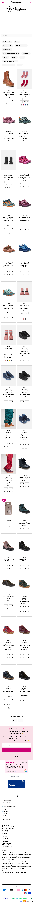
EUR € (16, 886)
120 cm (10, 526)
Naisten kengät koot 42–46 (8, 828)
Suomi (4, 882)
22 (7, 143)
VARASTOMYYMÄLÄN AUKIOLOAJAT (11, 835)
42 (11, 103)
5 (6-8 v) (6, 184)
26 (25, 183)
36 (28, 357)
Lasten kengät (5, 830)
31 (28, 186)
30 (25, 186)
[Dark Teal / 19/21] (27, 105)
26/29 (28, 98)
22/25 (24, 98)
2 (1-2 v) (22, 313)
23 (9, 143)
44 (23, 488)
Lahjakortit (4, 833)
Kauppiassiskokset (6, 840)
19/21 (21, 98)
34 (25, 188)
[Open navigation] (2, 2)
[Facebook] (15, 756)
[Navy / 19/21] (25, 105)
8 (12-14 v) (11, 187)
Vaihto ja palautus (6, 844)
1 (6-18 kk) (6, 354)
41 (8, 103)
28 (20, 186)
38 (9, 100)
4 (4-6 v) (10, 181)
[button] (7, 42)
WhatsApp (5, 811)
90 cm (6, 526)
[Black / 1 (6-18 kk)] (7, 360)
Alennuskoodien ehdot (7, 846)
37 (7, 100)
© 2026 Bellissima (6, 878)
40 (28, 360)
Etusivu (3, 35)
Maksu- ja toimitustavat (7, 843)
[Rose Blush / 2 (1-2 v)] (23, 319)
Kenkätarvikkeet (5, 831)
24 (12, 143)
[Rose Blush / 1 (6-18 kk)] (5, 360)
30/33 (21, 101)
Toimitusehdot (5, 841)
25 (24, 145)
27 (28, 183)
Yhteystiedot (5, 838)
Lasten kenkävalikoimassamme (9, 861)
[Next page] (22, 720)
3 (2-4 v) (6, 181)
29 (23, 186)
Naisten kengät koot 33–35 (8, 826)
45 (25, 488)
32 (20, 188)
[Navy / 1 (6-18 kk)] (11, 360)
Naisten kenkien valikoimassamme (10, 857)
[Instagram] (17, 756)
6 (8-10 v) (11, 184)
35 (4, 100)
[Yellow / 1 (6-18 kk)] (9, 360)
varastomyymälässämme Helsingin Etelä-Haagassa (17, 872)
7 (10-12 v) (6, 187)
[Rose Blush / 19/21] (23, 105)
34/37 (24, 101)
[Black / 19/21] (21, 105)
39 (12, 100)
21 (4, 143)
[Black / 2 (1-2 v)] (25, 319)
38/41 (28, 101)
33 (23, 188)
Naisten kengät (5, 825)
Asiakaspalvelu (5, 836)
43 (28, 486)
